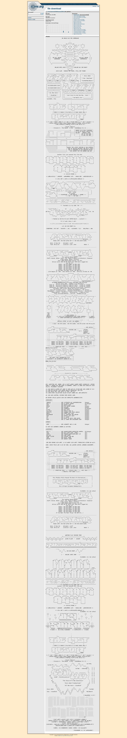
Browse (94, 6)
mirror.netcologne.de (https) (80, 17)
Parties (29, 17)
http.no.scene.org (77, 26)
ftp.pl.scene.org (77, 27)
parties (52, 11)
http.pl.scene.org (77, 28)
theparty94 (59, 11)
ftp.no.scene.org (77, 25)
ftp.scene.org (76, 18)
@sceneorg (67, 735)
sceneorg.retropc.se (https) (80, 32)
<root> (49, 11)
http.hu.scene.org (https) (79, 24)
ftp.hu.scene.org (77, 21)
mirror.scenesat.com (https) (80, 30)
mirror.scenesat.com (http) (80, 29)
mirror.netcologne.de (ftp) (79, 16)
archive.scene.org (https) (79, 20)
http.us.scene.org (77, 34)
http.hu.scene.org (77, 22)
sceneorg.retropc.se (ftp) (79, 31)
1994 (56, 11)
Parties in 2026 (31, 19)
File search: (30, 12)
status (71, 735)
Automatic (76, 15)
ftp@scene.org (61, 735)
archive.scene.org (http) (79, 19)
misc (64, 11)
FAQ (98, 6)
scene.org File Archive (36, 6)
